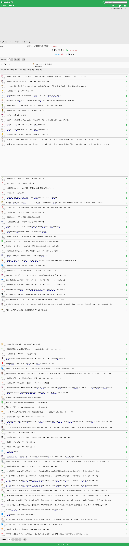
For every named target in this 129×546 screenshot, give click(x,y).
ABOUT (114, 5)
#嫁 (21, 70)
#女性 (38, 70)
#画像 (9, 70)
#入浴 (58, 54)
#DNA (46, 46)
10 (24, 59)
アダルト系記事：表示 (119, 8)
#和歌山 (30, 46)
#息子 (34, 70)
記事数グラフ (73, 50)
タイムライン (53, 46)
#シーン (17, 70)
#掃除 (30, 70)
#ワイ (41, 70)
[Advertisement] (60, 25)
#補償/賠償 (38, 46)
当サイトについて (64, 544)
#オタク (25, 70)
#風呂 (13, 70)
